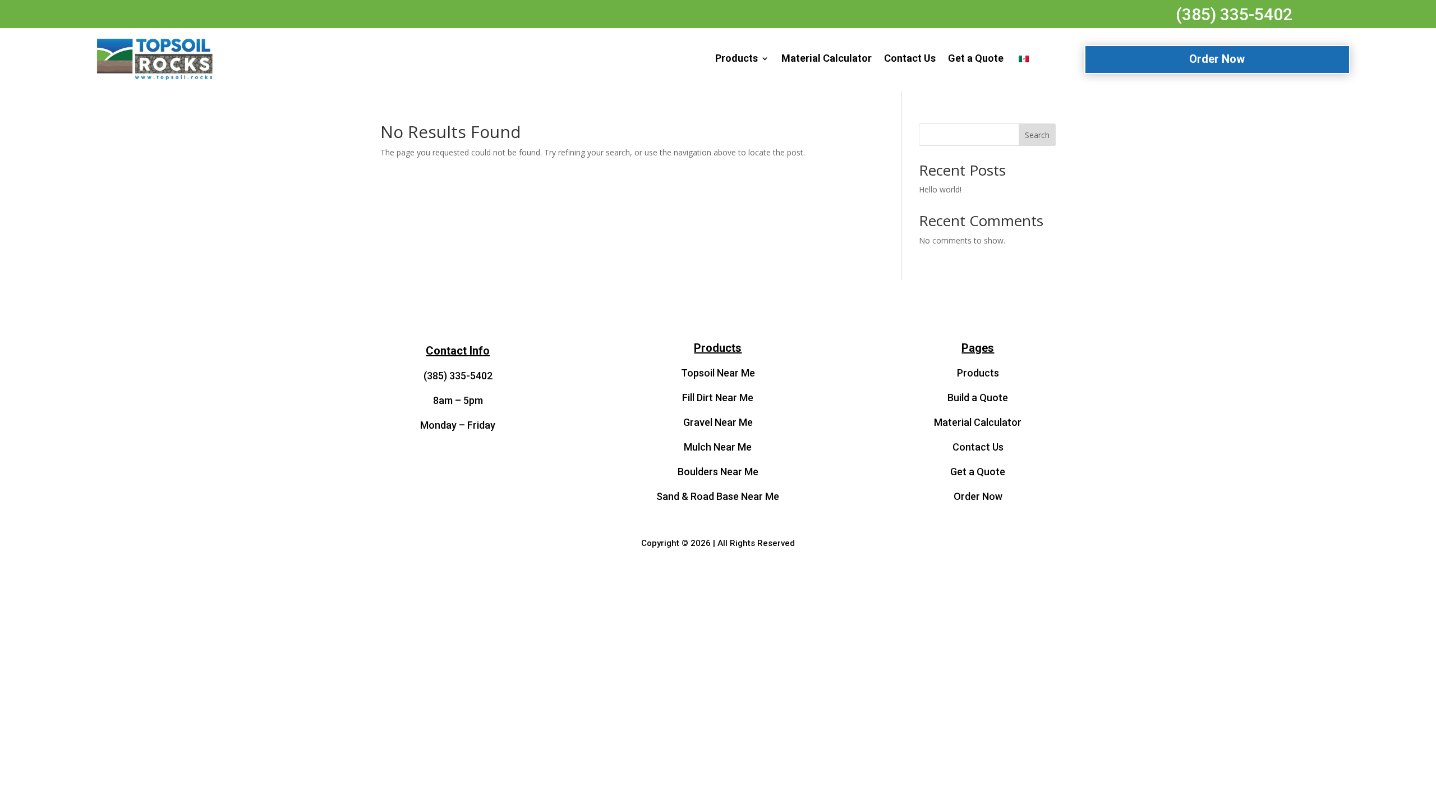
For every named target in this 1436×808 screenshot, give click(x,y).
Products (736, 58)
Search (1037, 135)
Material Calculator (826, 58)
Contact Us (910, 58)
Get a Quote (976, 58)
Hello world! (940, 189)
